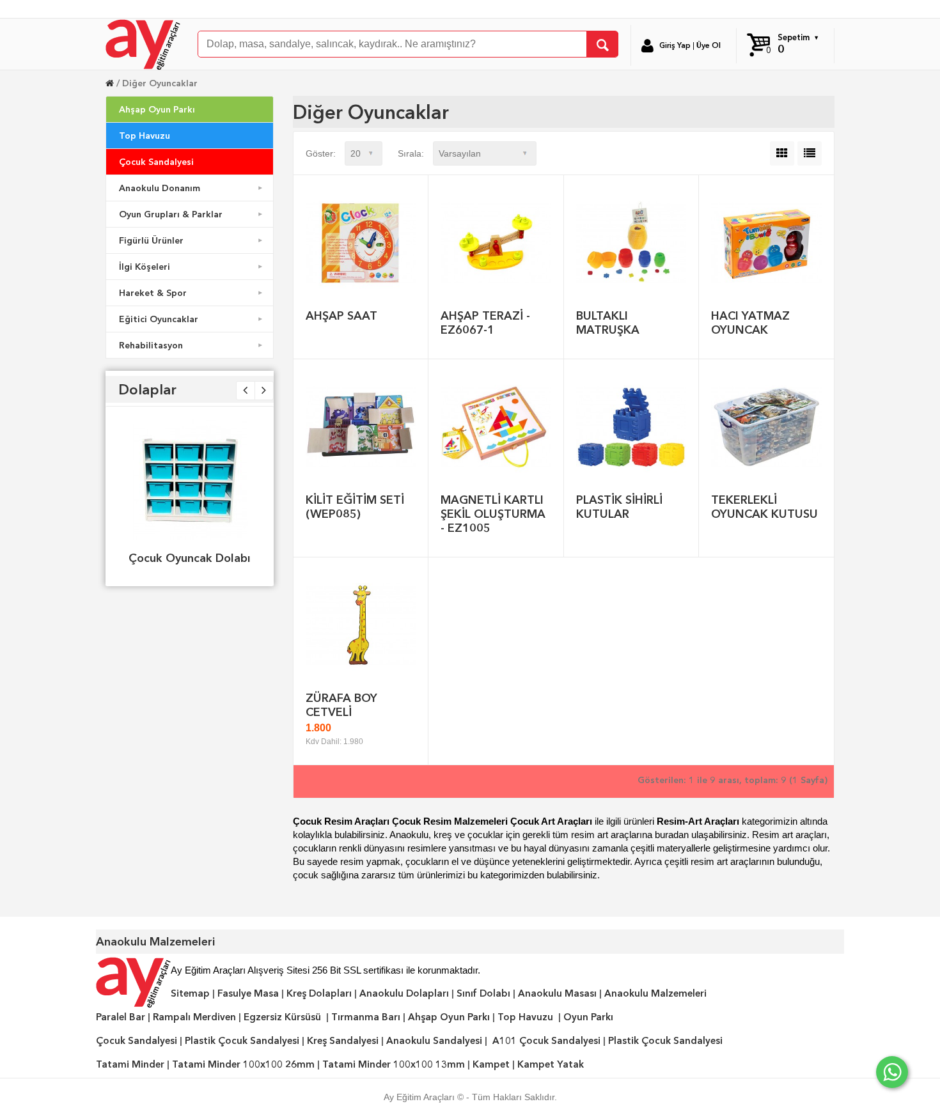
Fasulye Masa (248, 993)
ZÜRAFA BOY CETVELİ (341, 705)
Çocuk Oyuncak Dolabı (190, 557)
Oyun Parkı (588, 1017)
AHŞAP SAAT (341, 315)
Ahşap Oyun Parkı (157, 109)
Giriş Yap (675, 45)
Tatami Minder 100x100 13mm (393, 1064)
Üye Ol (708, 45)
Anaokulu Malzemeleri (655, 993)
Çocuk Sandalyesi (156, 162)
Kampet (491, 1064)
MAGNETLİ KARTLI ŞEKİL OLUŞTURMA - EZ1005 (493, 513)
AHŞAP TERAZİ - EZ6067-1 (485, 322)
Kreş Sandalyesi (343, 1040)
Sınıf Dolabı (483, 993)
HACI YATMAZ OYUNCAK (750, 322)
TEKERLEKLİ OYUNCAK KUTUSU (764, 506)
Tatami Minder (130, 1064)
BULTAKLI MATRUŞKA (607, 322)
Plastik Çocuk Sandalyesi (242, 1040)
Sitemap (190, 993)
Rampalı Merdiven (194, 1017)
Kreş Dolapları (319, 993)
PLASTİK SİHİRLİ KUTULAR (619, 506)
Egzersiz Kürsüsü (282, 1017)
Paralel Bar (120, 1017)
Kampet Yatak (550, 1064)
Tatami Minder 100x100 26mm (243, 1064)
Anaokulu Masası (557, 993)
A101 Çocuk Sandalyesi (546, 1040)
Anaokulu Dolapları (404, 993)
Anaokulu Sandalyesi (434, 1040)
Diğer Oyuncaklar (160, 83)
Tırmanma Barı (365, 1017)
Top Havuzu (144, 135)
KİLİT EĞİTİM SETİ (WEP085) (355, 506)
